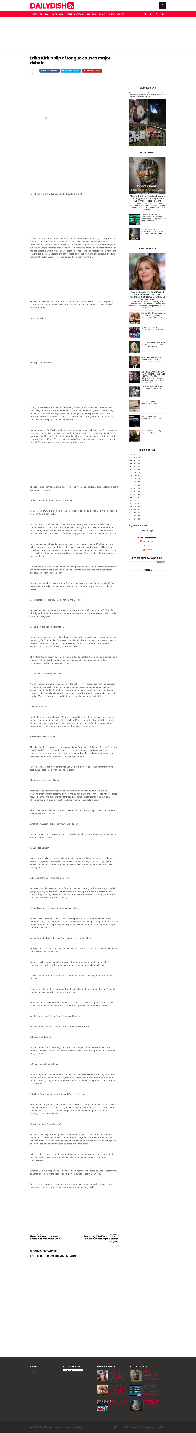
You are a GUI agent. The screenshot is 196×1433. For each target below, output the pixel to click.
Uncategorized (116, 14)
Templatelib (78, 1427)
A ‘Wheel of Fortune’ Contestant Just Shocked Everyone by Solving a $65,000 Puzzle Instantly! (153, 218)
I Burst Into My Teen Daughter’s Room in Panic (151, 417)
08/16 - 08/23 (133, 457)
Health (102, 14)
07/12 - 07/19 (133, 473)
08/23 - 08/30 (133, 454)
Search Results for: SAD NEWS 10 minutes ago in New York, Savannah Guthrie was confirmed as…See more (147, 296)
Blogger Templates (54, 1427)
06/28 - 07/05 (133, 479)
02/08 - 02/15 (133, 519)
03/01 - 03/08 (133, 510)
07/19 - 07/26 (133, 469)
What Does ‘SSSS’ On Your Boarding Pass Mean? (151, 402)
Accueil (33, 1371)
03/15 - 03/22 (133, 503)
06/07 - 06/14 (133, 488)
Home (34, 14)
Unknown (148, 549)
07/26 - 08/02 (133, 466)
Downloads (57, 14)
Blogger (150, 531)
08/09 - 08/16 (133, 460)
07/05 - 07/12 (133, 476)
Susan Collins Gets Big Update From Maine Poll (153, 432)
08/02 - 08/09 (133, 463)
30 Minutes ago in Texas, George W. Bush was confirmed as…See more (151, 359)
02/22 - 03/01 (133, 513)
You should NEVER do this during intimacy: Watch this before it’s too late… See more (153, 231)
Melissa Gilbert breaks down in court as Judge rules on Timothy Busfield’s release (153, 315)
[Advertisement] (98, 34)
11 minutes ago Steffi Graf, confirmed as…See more (151, 388)
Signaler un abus (138, 525)
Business (44, 14)
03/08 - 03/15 (133, 506)
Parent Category (75, 14)
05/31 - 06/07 (133, 491)
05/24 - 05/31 (133, 494)
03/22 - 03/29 (133, 500)
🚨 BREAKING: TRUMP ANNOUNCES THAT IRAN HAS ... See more (152, 330)
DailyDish (48, 6)
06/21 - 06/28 (133, 482)
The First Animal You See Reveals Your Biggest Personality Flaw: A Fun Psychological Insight (147, 198)
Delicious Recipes (148, 541)
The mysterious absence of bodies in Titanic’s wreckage (45, 1236)
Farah (148, 545)
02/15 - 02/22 (133, 516)
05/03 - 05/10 (133, 497)
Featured (91, 14)
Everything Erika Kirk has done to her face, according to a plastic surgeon (101, 1238)
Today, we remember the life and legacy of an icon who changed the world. (153, 344)
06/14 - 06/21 (133, 485)
